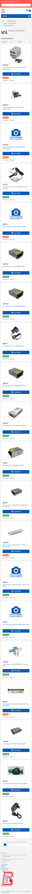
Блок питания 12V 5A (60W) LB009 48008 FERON (16, 624)
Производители (4, 864)
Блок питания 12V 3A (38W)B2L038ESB (13, 465)
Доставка (3, 865)
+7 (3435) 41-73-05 (6, 860)
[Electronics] (3, 11)
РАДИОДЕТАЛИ (11, 21)
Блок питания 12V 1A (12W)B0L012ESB (13, 346)
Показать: (20, 41)
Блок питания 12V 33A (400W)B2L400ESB (14, 425)
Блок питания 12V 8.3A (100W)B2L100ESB (14, 744)
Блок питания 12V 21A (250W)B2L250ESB (14, 386)
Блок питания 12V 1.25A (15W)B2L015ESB (14, 226)
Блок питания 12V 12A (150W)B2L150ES (13, 266)
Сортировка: (4, 41)
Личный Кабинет (4, 868)
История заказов (5, 869)
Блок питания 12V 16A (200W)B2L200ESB (14, 306)
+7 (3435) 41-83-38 (12, 1)
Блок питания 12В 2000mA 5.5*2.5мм (13, 823)
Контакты (3, 867)
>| (26, 844)
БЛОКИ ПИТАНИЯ (8, 25)
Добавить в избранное (9, 80)
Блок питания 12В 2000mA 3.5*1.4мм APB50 (15, 783)
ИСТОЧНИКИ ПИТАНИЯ (10, 23)
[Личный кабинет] (30, 1)
